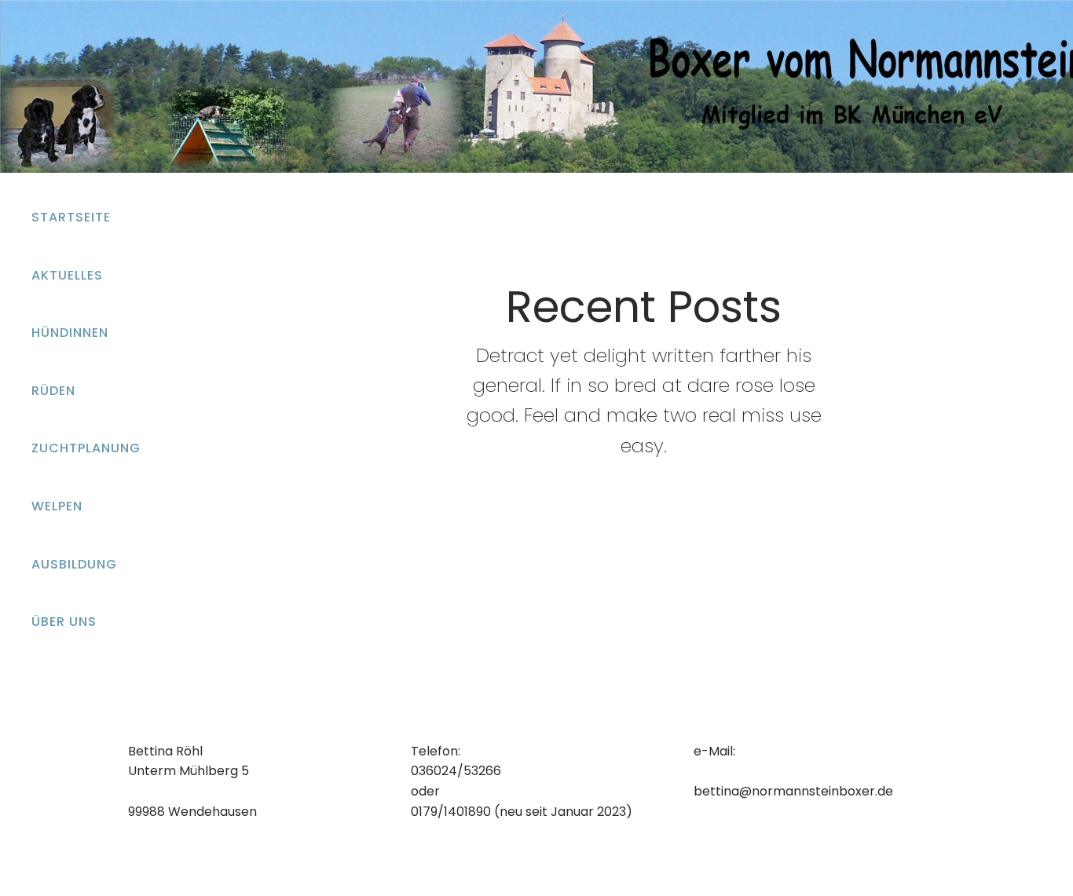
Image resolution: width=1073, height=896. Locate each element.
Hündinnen (69, 333)
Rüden (53, 391)
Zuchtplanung (86, 448)
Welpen (56, 506)
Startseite (71, 217)
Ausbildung (74, 564)
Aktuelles (67, 275)
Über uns (64, 622)
